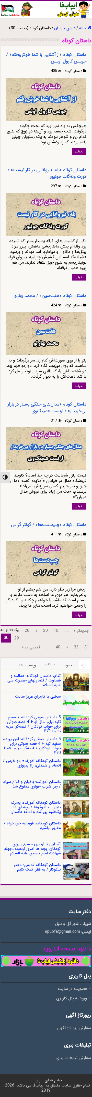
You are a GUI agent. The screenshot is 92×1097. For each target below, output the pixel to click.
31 (86, 647)
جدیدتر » (81, 630)
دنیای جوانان (65, 28)
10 (56, 630)
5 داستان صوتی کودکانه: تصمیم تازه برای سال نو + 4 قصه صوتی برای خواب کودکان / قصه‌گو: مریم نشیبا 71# (33, 724)
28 (27, 630)
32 (76, 647)
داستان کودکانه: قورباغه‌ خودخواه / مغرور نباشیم (32, 825)
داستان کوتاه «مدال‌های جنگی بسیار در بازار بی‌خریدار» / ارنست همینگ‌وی (47, 408)
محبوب (68, 665)
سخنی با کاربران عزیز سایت (38, 696)
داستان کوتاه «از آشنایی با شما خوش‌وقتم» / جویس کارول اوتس (46, 58)
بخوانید (79, 151)
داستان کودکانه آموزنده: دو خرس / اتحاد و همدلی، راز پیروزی (32, 763)
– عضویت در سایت (74, 989)
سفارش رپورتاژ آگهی (74, 1028)
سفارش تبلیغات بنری (73, 1058)
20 (45, 630)
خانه (83, 28)
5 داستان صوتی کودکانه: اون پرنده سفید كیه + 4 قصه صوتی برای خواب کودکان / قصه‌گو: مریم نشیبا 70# (32, 746)
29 (16, 638)
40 (58, 647)
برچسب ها (28, 665)
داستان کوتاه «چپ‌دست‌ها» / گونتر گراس (48, 524)
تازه (84, 665)
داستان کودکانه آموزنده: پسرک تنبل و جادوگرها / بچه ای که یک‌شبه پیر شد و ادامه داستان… (34, 807)
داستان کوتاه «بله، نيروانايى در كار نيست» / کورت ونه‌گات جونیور (47, 173)
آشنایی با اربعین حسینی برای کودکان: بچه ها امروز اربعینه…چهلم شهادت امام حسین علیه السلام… (32, 848)
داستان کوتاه (73, 71)
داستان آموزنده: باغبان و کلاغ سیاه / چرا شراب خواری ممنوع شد (32, 784)
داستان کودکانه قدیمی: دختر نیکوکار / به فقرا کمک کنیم (37, 867)
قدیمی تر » (31, 647)
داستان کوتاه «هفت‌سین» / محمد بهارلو (50, 295)
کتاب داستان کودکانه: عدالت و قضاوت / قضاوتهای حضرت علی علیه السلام (34, 680)
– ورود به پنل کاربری (73, 998)
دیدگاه (50, 665)
